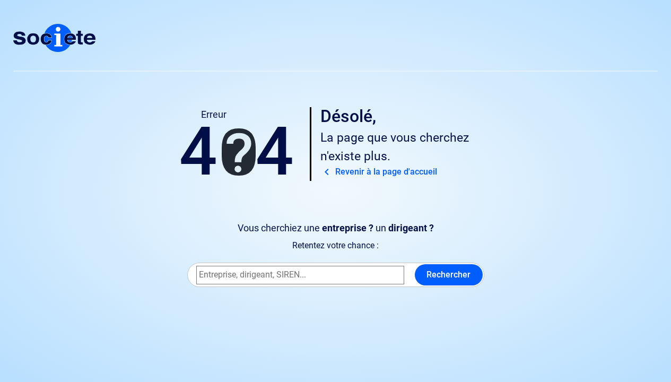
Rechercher (448, 275)
